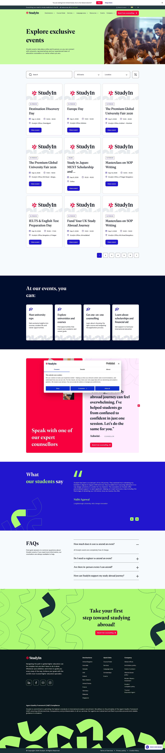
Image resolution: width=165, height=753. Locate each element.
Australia (85, 665)
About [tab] (108, 369)
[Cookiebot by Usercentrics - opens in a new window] (107, 363)
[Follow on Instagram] (50, 683)
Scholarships (107, 672)
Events (102, 13)
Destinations (49, 13)
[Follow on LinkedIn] (29, 683)
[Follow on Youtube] (43, 683)
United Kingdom (87, 662)
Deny (57, 388)
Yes (99, 3)
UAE (83, 672)
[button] (139, 405)
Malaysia (85, 694)
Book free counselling (126, 13)
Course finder (61, 13)
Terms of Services (106, 751)
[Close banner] (118, 363)
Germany (85, 691)
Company (110, 13)
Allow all (107, 388)
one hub (74, 7)
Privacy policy (121, 751)
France (84, 687)
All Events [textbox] (80, 75)
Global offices (128, 662)
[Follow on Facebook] (36, 683)
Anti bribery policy (130, 665)
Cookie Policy (134, 751)
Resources (93, 13)
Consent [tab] (57, 369)
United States (86, 683)
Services (69, 13)
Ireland (84, 676)
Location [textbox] (108, 75)
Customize (81, 388)
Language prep (81, 13)
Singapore (85, 698)
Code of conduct (129, 669)
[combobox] (88, 74)
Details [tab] (82, 369)
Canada (84, 669)
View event (35, 130)
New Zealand (86, 680)
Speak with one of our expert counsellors (52, 436)
